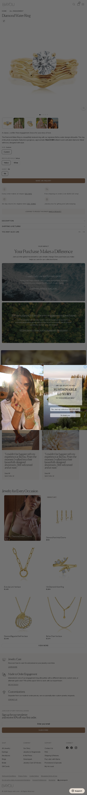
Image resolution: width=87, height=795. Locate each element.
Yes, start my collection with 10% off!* (65, 409)
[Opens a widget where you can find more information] (77, 791)
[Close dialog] (85, 367)
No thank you (65, 415)
